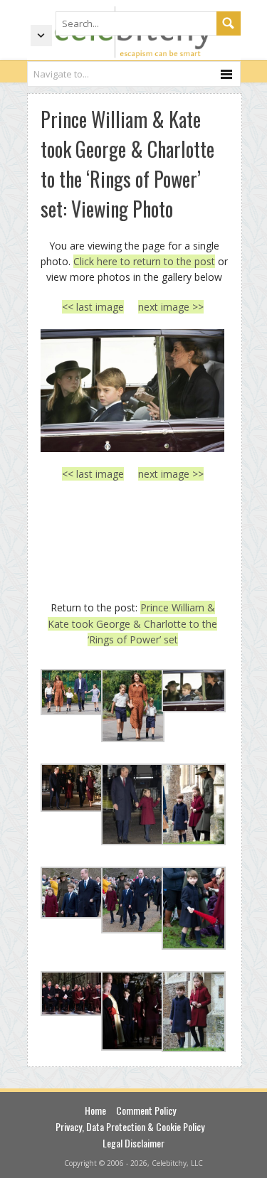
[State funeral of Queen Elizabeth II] (133, 390)
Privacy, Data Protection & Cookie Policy (130, 1126)
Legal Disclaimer (133, 1142)
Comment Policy (146, 1110)
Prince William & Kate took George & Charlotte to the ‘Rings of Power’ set (132, 623)
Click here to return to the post (144, 261)
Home (95, 1110)
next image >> (171, 307)
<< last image (93, 307)
